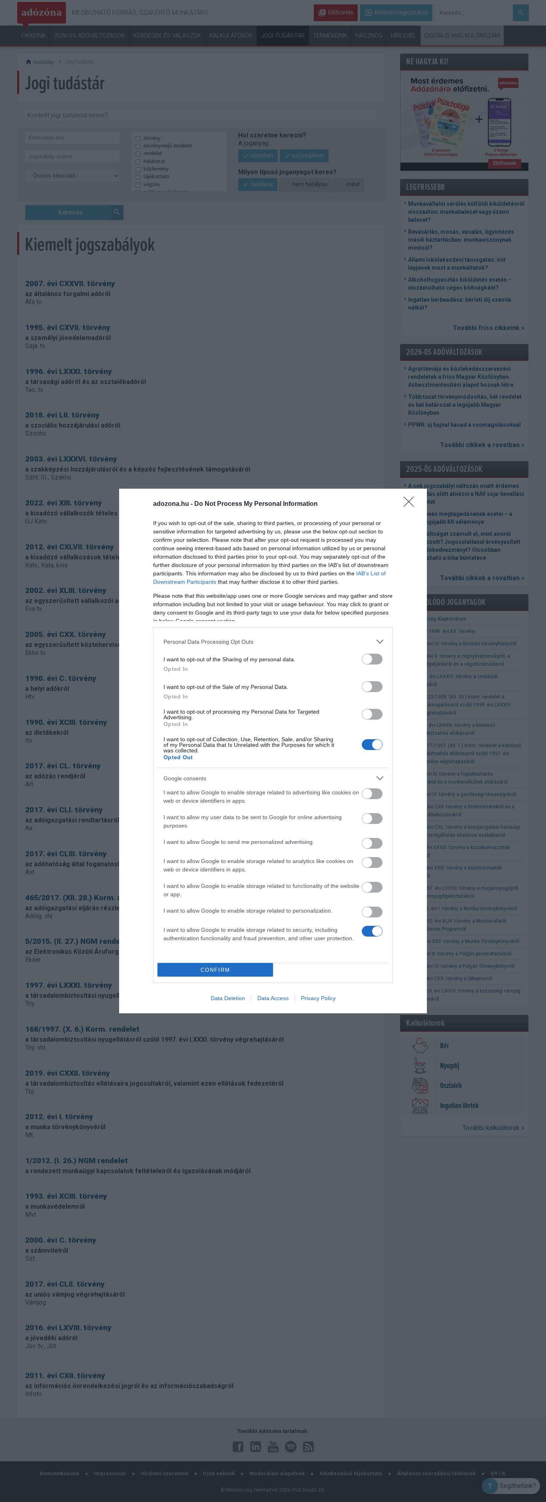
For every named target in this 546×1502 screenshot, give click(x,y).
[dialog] (273, 751)
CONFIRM (215, 970)
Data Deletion (228, 998)
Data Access (273, 998)
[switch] (372, 659)
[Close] (411, 504)
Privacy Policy (318, 998)
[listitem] (273, 641)
